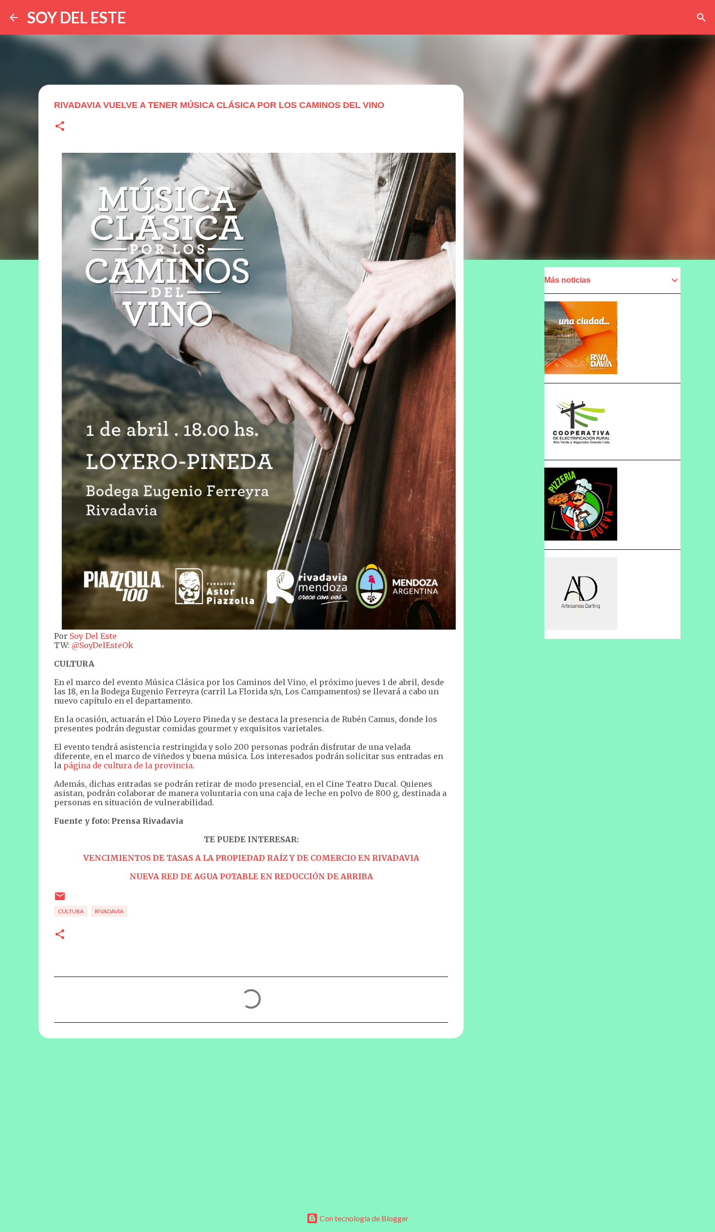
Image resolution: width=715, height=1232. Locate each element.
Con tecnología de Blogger (363, 1218)
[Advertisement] (251, 1121)
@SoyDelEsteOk (102, 645)
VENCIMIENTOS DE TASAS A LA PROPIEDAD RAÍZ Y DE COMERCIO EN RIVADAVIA (251, 858)
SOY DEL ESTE (76, 17)
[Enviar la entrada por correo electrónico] (60, 900)
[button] (60, 126)
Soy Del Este (92, 636)
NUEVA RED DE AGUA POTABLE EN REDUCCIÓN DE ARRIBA (251, 876)
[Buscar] (701, 17)
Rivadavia (109, 911)
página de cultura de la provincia (128, 765)
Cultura (71, 911)
